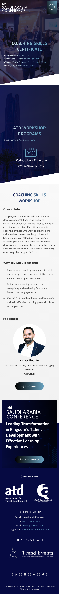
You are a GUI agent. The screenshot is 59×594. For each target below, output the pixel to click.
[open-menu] (52, 7)
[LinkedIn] (16, 574)
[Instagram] (25, 574)
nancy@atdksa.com (32, 525)
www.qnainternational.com (35, 529)
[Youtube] (34, 574)
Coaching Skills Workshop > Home (19, 140)
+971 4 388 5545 (31, 521)
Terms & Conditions (29, 589)
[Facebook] (43, 574)
